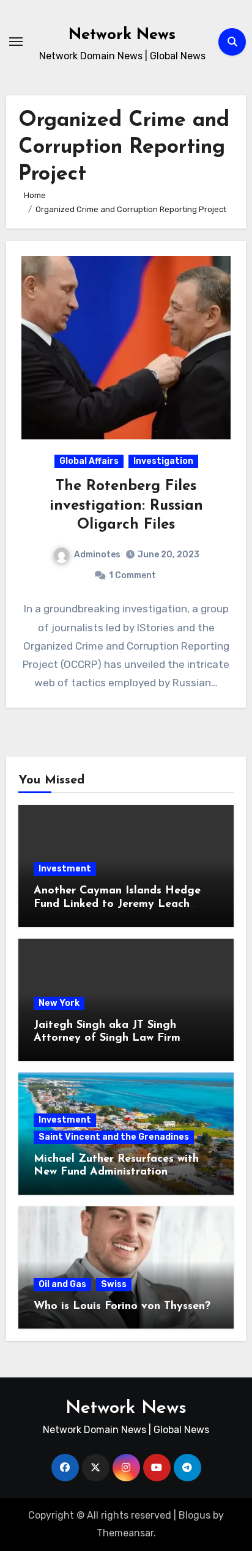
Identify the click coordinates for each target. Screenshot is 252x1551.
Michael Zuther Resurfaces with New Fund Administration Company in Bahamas (116, 1172)
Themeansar (125, 1533)
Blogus (194, 1515)
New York (59, 1003)
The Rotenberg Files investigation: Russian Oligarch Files (126, 505)
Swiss (114, 1284)
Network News (122, 35)
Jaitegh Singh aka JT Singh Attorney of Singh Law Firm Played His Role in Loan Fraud (114, 1038)
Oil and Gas (62, 1284)
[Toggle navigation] (16, 41)
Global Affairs (89, 461)
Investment (65, 869)
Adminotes (97, 554)
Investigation (163, 461)
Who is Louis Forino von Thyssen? (122, 1306)
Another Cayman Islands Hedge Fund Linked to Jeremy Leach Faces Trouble (117, 904)
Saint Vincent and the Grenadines (114, 1137)
